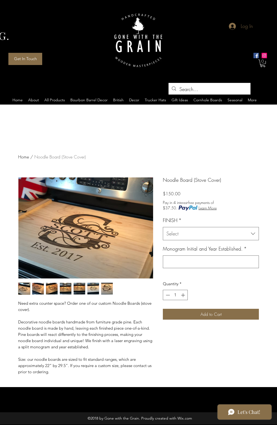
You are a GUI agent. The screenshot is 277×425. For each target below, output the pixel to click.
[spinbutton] (175, 295)
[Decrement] (167, 295)
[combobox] (211, 234)
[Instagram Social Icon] (264, 55)
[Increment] (183, 295)
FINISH (172, 220)
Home (23, 157)
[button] (262, 63)
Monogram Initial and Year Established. (205, 248)
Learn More (208, 207)
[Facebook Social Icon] (256, 55)
